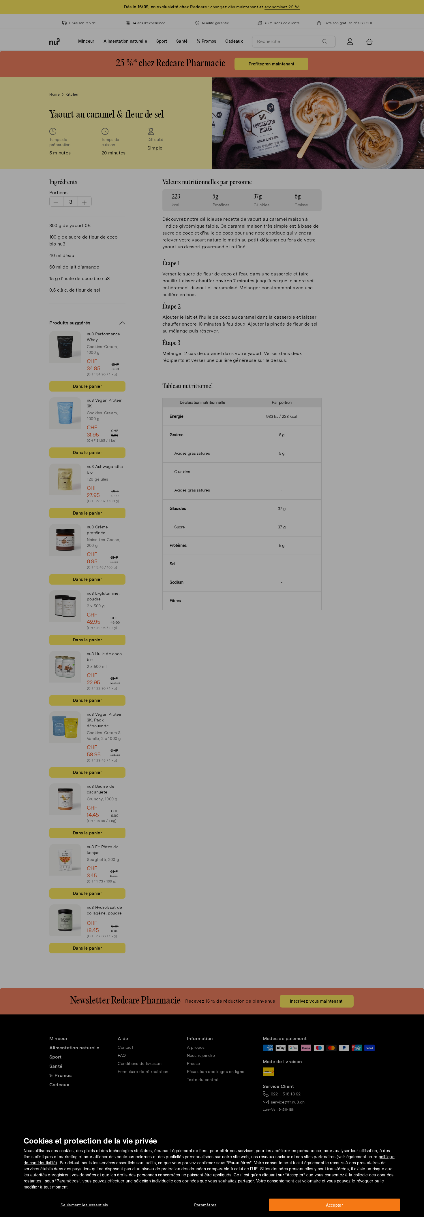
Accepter (334, 1205)
